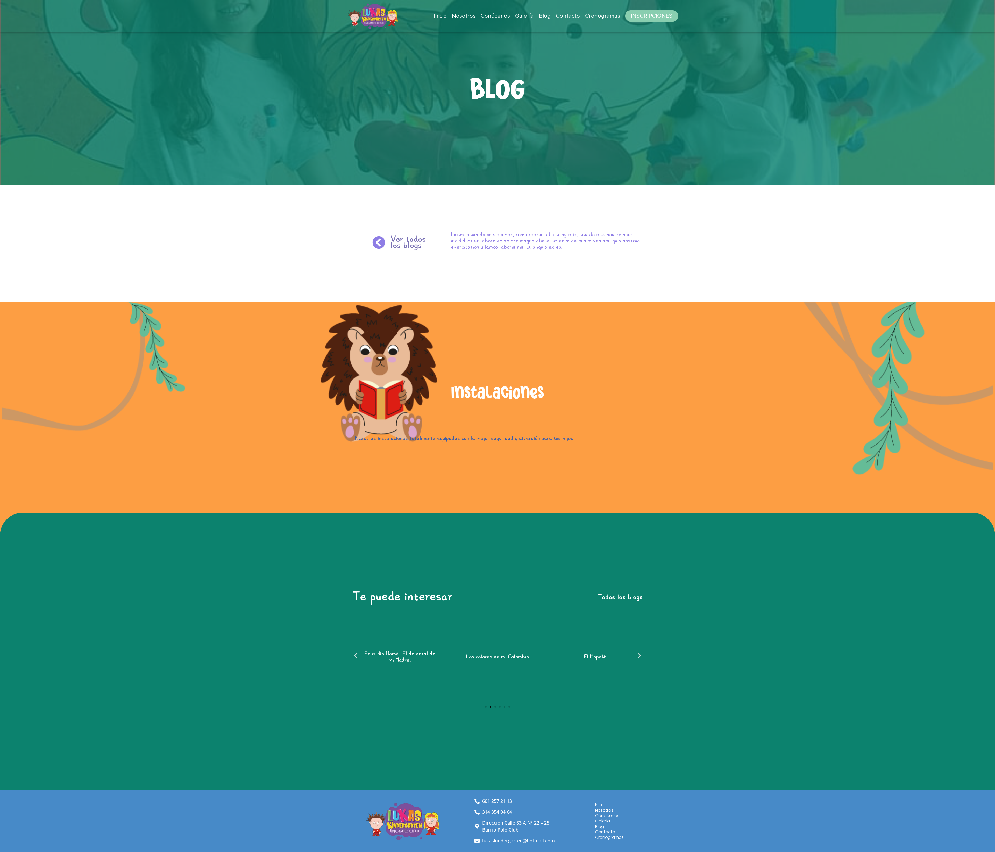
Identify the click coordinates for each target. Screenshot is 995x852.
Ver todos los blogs (408, 243)
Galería (524, 15)
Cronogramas (602, 15)
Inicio (440, 15)
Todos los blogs (620, 598)
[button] (355, 655)
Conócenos (495, 15)
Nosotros (463, 15)
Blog (545, 15)
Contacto (568, 15)
